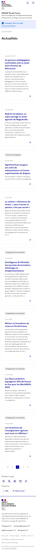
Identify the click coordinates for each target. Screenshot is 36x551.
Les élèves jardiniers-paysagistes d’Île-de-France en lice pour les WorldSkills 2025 (18, 383)
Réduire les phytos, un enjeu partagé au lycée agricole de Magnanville (16, 116)
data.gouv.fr (22, 530)
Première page (8, 467)
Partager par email (20, 481)
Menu (33, 3)
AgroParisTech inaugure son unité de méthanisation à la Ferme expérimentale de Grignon (17, 169)
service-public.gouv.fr (21, 526)
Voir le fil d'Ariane (7, 31)
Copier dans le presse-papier (26, 481)
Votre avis (30, 536)
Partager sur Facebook (4, 481)
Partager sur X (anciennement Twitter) (9, 481)
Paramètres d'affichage (11, 543)
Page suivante (23, 467)
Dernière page (28, 467)
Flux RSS (23, 536)
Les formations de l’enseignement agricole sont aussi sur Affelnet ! (16, 430)
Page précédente (12, 467)
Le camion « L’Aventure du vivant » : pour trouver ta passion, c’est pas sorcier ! (17, 204)
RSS (6, 491)
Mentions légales (14, 536)
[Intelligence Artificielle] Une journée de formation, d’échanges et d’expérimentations (18, 266)
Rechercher (28, 3)
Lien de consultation (9, 26)
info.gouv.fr (6, 526)
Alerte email (19, 491)
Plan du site (5, 536)
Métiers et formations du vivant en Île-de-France (17, 325)
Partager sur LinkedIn (15, 481)
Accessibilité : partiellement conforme (13, 539)
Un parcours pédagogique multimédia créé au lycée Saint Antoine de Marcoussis (17, 64)
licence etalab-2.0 (9, 548)
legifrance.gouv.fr (8, 530)
